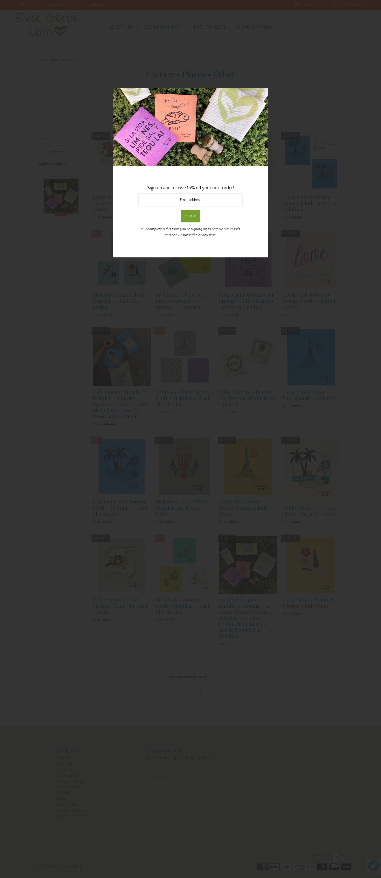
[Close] (262, 93)
